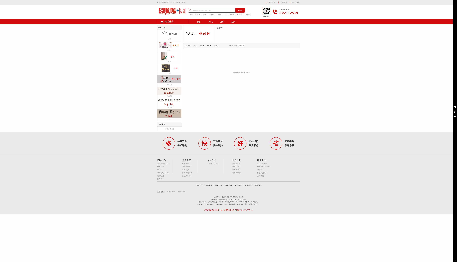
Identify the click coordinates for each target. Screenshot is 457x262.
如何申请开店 (187, 173)
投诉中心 (160, 179)
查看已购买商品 (163, 173)
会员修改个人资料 (264, 166)
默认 (195, 45)
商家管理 (271, 2)
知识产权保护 (187, 176)
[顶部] (455, 116)
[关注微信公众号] (455, 107)
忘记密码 (160, 166)
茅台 (191, 15)
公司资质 (260, 176)
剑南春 (248, 15)
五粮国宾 (240, 15)
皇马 (225, 15)
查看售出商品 (187, 166)
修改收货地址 (262, 173)
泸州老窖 (212, 15)
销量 (201, 45)
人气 (208, 45)
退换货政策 (236, 163)
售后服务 (238, 186)
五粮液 (197, 15)
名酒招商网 (182, 192)
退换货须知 (236, 170)
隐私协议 (160, 176)
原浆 (204, 15)
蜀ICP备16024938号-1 (238, 199)
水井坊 (231, 15)
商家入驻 (208, 186)
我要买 (159, 170)
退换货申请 (236, 173)
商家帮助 (248, 186)
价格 (215, 45)
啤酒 (219, 15)
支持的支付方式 (213, 163)
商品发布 (260, 170)
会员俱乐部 (296, 2)
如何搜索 (185, 163)
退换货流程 (236, 166)
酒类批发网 (171, 192)
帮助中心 (228, 186)
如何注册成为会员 (163, 163)
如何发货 (185, 170)
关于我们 (283, 2)
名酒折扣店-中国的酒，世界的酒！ (175, 2)
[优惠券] (455, 112)
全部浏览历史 (169, 129)
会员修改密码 (262, 163)
